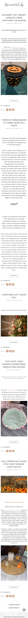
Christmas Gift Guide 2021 (14, 296)
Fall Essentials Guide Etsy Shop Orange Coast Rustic (14, 464)
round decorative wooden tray (12, 510)
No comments (5, 105)
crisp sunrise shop (12, 390)
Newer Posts (15, 605)
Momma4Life (14, 4)
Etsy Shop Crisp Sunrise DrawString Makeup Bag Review (14, 364)
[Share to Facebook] (7, 109)
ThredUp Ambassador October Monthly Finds (14, 122)
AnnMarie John (22, 616)
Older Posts (13, 608)
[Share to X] (10, 109)
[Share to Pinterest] (13, 109)
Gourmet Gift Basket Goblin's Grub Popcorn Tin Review (14, 17)
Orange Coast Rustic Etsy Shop (14, 502)
